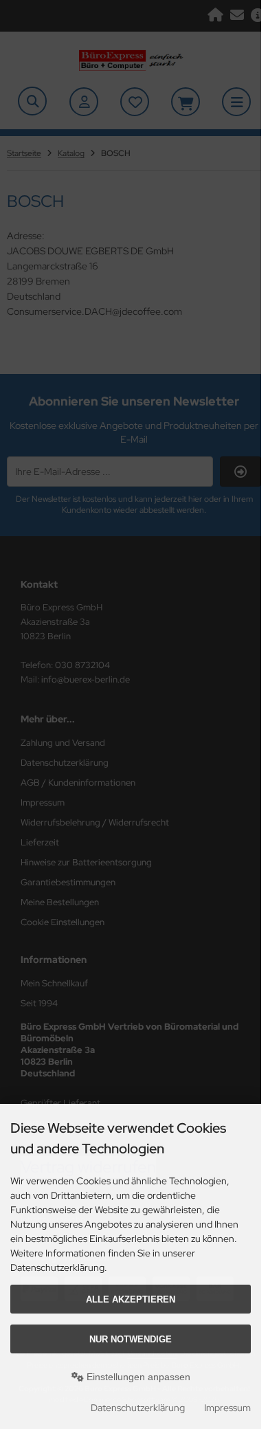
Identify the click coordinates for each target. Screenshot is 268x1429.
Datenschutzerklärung (138, 1408)
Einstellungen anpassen (137, 1376)
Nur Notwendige (130, 1339)
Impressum (227, 1408)
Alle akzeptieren (130, 1299)
